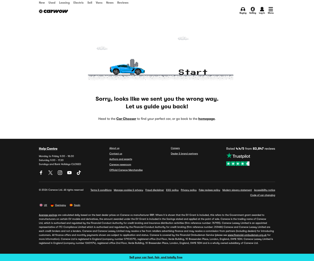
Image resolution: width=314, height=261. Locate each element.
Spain (77, 205)
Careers (175, 148)
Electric (78, 2)
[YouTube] (69, 173)
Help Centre (48, 148)
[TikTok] (79, 173)
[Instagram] (60, 173)
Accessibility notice (264, 190)
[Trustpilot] (250, 159)
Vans (99, 2)
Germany (60, 205)
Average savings (48, 214)
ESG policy (172, 190)
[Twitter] (50, 173)
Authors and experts (120, 159)
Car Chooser (126, 119)
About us (114, 148)
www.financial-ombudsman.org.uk (247, 234)
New (42, 2)
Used (52, 2)
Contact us (115, 153)
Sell (89, 2)
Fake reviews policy (209, 190)
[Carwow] (53, 11)
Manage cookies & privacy (128, 190)
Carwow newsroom (120, 164)
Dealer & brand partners (184, 153)
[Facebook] (41, 173)
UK (45, 205)
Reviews (122, 2)
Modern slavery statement (237, 190)
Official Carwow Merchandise (126, 169)
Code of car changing (262, 195)
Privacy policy (189, 190)
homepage (206, 119)
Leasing (64, 2)
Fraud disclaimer (154, 190)
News (110, 2)
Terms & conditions (101, 190)
